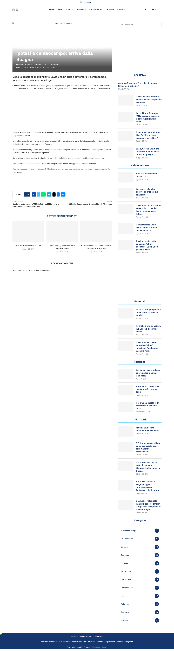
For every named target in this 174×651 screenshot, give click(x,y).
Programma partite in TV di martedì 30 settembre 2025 (147, 406)
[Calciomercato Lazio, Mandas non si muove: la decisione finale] (125, 228)
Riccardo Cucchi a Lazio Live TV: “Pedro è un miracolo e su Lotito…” (148, 135)
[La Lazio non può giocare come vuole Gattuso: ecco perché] (125, 313)
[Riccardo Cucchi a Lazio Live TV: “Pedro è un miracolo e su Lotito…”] (125, 136)
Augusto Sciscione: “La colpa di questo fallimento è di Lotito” (137, 84)
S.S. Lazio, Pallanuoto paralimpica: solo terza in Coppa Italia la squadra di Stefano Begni (148, 505)
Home (51, 9)
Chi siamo (110, 9)
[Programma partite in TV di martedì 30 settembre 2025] (125, 407)
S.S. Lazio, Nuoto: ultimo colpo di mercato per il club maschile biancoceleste (148, 447)
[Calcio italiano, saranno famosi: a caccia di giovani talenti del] (125, 100)
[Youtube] (153, 10)
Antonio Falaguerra (25, 64)
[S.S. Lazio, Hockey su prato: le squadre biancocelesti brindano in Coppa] (125, 466)
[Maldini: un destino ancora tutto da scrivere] (125, 431)
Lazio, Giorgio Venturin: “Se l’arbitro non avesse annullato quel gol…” (147, 152)
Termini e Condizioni (92, 647)
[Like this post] (28, 194)
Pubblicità (78, 647)
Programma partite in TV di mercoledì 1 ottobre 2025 (147, 389)
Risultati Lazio (95, 9)
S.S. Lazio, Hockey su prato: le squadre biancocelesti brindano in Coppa (148, 466)
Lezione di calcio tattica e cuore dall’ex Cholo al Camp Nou (148, 373)
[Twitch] (156, 10)
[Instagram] (149, 10)
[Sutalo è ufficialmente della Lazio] (28, 231)
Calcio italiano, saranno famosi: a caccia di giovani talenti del (149, 99)
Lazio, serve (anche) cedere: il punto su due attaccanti (147, 192)
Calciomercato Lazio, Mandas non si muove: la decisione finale (148, 228)
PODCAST (69, 9)
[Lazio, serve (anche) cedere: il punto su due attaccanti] (62, 231)
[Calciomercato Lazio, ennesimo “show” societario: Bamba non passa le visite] (125, 245)
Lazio (94, 85)
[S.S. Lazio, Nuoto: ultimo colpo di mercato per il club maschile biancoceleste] (125, 447)
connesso (26, 270)
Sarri (108, 85)
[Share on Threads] (54, 194)
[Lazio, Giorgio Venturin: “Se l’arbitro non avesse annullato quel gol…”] (125, 152)
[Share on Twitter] (38, 194)
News (60, 9)
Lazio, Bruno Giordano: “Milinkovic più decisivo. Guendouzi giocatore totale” (147, 117)
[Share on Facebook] (34, 194)
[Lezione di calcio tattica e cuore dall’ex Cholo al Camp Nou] (125, 374)
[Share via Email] (63, 194)
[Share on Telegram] (49, 194)
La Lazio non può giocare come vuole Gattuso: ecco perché (148, 312)
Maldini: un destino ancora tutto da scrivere (147, 429)
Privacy (70, 647)
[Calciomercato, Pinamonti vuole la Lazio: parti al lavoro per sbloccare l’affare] (96, 231)
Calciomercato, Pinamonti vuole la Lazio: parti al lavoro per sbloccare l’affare (148, 209)
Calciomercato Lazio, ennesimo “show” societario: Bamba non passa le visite (147, 245)
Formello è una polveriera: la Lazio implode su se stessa (148, 329)
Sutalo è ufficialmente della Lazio (28, 246)
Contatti (121, 9)
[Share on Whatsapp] (43, 194)
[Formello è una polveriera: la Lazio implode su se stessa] (125, 330)
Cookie (104, 647)
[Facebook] (145, 10)
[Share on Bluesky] (58, 194)
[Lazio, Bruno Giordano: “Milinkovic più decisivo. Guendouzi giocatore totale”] (125, 117)
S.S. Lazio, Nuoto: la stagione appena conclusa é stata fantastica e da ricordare (147, 486)
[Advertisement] (62, 110)
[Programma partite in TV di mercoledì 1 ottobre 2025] (125, 390)
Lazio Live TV (97, 636)
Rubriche (81, 9)
